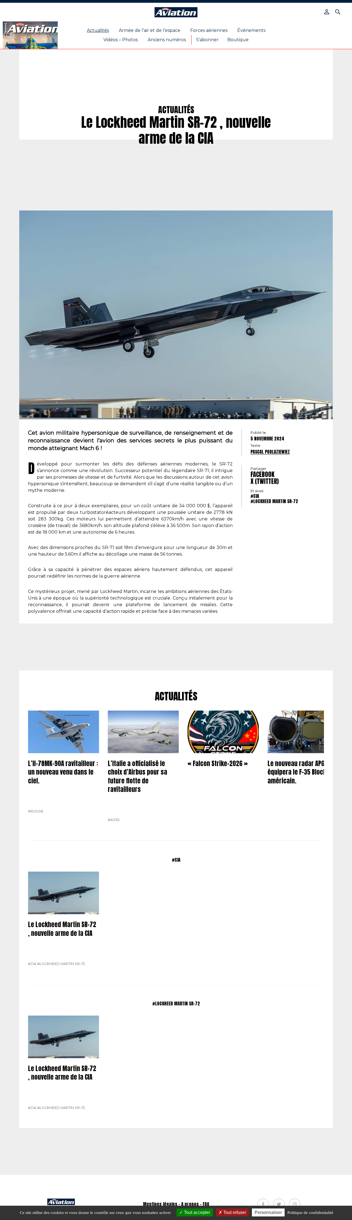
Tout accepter (196, 1212)
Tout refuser (234, 1212)
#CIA (255, 496)
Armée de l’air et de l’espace (149, 30)
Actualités (98, 30)
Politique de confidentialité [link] (310, 1212)
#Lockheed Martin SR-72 (274, 501)
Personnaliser (268, 1212)
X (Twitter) (265, 481)
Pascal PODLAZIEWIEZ (270, 451)
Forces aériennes (208, 30)
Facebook (262, 474)
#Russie (35, 811)
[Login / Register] (326, 11)
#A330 (114, 820)
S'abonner (207, 39)
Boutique (238, 39)
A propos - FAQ (195, 1204)
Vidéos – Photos (120, 39)
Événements (251, 30)
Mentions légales (160, 1204)
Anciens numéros (167, 39)
